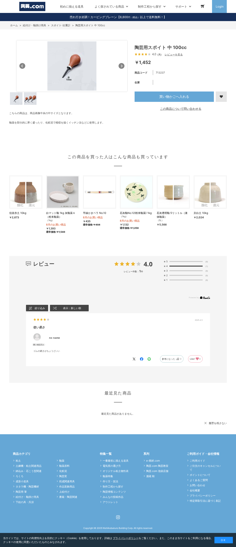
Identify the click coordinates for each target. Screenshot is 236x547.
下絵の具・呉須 (25, 502)
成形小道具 (22, 481)
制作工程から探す (113, 486)
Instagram (118, 517)
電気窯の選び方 (112, 465)
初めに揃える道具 (72, 6)
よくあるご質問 (199, 480)
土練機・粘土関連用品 (28, 465)
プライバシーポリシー (203, 495)
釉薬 (61, 460)
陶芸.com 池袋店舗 (157, 471)
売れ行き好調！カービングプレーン (93, 17)
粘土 (18, 460)
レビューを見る (174, 54)
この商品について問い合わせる (180, 109)
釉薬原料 (64, 465)
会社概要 (195, 490)
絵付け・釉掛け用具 (27, 496)
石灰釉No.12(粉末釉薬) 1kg (136, 212)
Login (219, 6)
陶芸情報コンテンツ (114, 491)
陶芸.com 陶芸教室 (157, 465)
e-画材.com (153, 460)
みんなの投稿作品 (113, 496)
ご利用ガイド (197, 460)
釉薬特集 (108, 476)
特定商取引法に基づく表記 (205, 500)
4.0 (148, 264)
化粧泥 (63, 471)
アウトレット (110, 502)
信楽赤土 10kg (17, 212)
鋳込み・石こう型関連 (28, 471)
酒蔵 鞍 (150, 476)
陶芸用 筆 (21, 491)
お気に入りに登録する (221, 97)
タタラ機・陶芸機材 (27, 486)
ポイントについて (200, 474)
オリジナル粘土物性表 (116, 471)
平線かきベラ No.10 (94, 212)
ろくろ (19, 476)
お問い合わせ (197, 485)
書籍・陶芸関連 (68, 496)
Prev (22, 66)
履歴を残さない (218, 423)
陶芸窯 (63, 476)
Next (121, 66)
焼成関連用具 (67, 481)
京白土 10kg (201, 212)
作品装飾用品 (67, 486)
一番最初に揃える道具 (116, 460)
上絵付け (64, 491)
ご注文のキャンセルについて (205, 467)
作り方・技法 (110, 481)
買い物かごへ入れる (174, 97)
